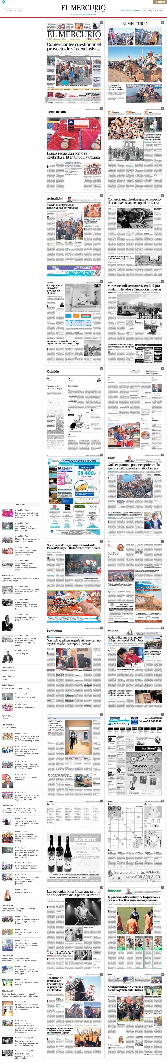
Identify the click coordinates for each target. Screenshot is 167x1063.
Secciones (8, 10)
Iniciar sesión (159, 10)
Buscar (19, 10)
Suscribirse (147, 10)
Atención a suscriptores (131, 10)
